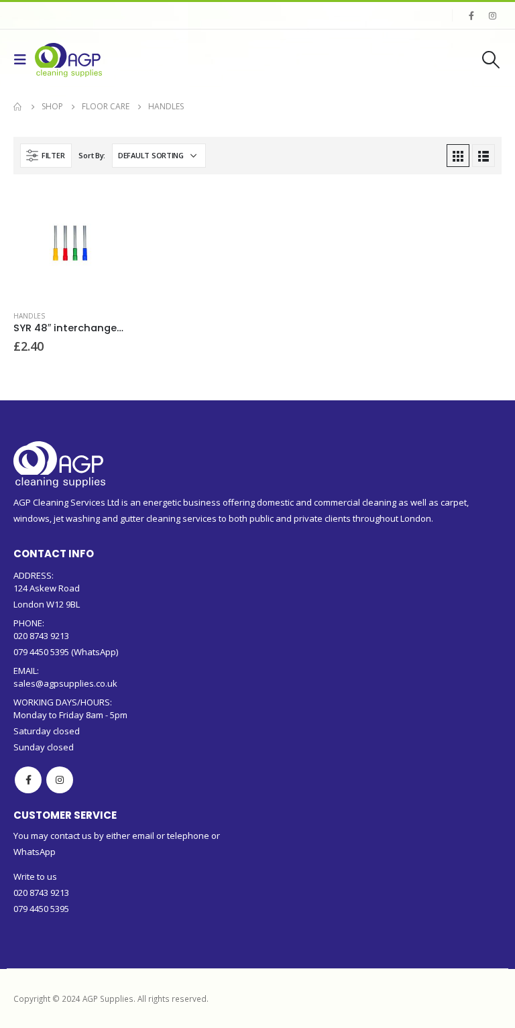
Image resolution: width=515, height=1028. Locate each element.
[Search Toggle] (491, 59)
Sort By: (91, 155)
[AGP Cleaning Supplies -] (68, 60)
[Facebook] (471, 15)
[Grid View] (458, 155)
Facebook (28, 779)
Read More (103, 210)
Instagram (59, 779)
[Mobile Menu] (24, 59)
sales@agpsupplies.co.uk (65, 683)
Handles (29, 316)
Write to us (35, 876)
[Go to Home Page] (18, 107)
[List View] (483, 155)
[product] (69, 244)
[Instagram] (492, 15)
